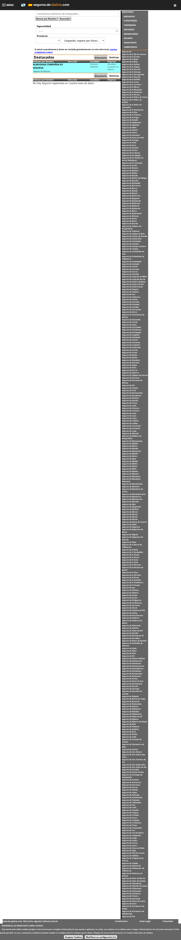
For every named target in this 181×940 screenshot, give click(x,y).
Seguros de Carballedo (131, 261)
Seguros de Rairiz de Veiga (133, 698)
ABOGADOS (129, 16)
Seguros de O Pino (130, 572)
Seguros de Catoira (130, 289)
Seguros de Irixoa (129, 403)
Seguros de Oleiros (130, 592)
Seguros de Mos (129, 504)
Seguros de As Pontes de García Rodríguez (132, 158)
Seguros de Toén (129, 807)
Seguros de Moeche (130, 473)
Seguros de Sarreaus (131, 785)
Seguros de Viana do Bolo (133, 848)
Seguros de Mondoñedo (132, 484)
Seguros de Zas (128, 916)
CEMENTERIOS (130, 47)
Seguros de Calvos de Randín (134, 236)
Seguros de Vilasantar (131, 891)
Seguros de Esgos (129, 365)
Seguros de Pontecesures (133, 666)
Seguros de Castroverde (132, 286)
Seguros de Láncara (130, 408)
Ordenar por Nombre (43, 61)
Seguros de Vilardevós (131, 883)
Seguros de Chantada (131, 319)
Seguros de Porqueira (131, 676)
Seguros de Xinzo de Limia (133, 901)
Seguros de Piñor (129, 651)
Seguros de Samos (130, 749)
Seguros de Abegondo (131, 122)
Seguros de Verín (129, 845)
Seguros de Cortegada (131, 332)
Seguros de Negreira (131, 527)
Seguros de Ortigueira (131, 600)
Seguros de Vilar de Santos (133, 881)
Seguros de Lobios (130, 423)
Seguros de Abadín (130, 120)
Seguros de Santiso (130, 779)
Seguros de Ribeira (130, 719)
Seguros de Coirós (130, 322)
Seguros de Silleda (130, 789)
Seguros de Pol (128, 656)
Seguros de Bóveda (130, 216)
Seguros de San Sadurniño (133, 764)
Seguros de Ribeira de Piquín (134, 721)
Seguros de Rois (129, 731)
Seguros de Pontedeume (132, 668)
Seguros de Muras (130, 512)
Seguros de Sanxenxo (131, 782)
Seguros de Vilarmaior (132, 888)
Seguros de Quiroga (130, 688)
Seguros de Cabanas (130, 231)
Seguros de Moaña (130, 471)
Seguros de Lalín (129, 405)
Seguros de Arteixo (130, 147)
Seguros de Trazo (129, 825)
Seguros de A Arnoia (131, 56)
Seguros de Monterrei (131, 496)
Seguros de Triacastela (132, 828)
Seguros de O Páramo (131, 564)
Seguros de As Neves (131, 153)
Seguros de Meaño (130, 453)
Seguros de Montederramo (133, 494)
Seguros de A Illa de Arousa (134, 54)
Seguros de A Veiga (130, 117)
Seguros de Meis (129, 458)
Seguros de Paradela (131, 638)
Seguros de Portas (130, 678)
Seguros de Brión (129, 218)
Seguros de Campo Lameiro (134, 246)
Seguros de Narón (130, 519)
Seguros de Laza (129, 415)
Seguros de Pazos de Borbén (134, 640)
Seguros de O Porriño (131, 575)
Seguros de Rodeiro (130, 729)
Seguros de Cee (128, 294)
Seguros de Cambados (131, 241)
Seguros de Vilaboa (130, 855)
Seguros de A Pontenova (132, 110)
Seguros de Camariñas (132, 238)
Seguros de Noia (129, 542)
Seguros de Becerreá (131, 195)
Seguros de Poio (129, 653)
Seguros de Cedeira (130, 291)
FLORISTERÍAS (130, 20)
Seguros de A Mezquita (132, 89)
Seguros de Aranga (130, 140)
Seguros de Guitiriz (130, 398)
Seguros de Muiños (130, 509)
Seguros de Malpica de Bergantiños (131, 437)
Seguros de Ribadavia (131, 709)
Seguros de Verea (129, 843)
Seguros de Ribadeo (130, 711)
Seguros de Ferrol (129, 370)
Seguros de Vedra (129, 840)
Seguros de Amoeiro (131, 135)
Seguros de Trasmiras (131, 822)
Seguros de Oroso (129, 597)
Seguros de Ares (129, 145)
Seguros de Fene (129, 367)
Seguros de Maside (130, 448)
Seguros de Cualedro (131, 345)
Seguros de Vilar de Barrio (133, 878)
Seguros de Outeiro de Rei (133, 610)
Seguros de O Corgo (130, 554)
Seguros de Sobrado (130, 795)
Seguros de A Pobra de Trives (135, 97)
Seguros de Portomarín (132, 683)
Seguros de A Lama (130, 82)
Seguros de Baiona (130, 168)
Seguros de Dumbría (131, 360)
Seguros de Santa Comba (133, 772)
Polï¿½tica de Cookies (143, 933)
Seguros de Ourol (129, 607)
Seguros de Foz (128, 385)
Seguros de (127, 51)
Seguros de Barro (129, 188)
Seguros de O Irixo (130, 562)
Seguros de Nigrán (130, 534)
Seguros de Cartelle (130, 274)
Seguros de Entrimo (130, 362)
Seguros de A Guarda (131, 77)
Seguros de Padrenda (131, 625)
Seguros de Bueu (129, 221)
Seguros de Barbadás (131, 183)
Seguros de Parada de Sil (133, 635)
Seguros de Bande (130, 175)
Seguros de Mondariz (131, 476)
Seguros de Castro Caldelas (133, 281)
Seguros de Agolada (130, 125)
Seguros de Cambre (130, 244)
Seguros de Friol (129, 390)
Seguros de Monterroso (132, 499)
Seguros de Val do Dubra (133, 832)
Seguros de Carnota (130, 269)
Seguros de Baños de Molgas (134, 178)
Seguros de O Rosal (130, 577)
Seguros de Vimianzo (131, 893)
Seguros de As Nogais (131, 155)
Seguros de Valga (129, 838)
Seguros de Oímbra (130, 590)
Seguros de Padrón (130, 628)
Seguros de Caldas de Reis (133, 233)
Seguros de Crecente (131, 342)
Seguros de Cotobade (131, 337)
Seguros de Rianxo (130, 706)
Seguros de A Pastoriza (132, 92)
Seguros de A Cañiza (131, 64)
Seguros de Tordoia (130, 815)
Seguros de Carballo (130, 264)
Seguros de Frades (130, 388)
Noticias (114, 57)
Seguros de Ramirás (130, 701)
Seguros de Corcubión (131, 327)
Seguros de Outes (129, 613)
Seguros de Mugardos (131, 506)
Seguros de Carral (130, 271)
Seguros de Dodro (129, 355)
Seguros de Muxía (130, 516)
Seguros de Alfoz (129, 127)
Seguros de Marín (129, 446)
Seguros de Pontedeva (131, 671)
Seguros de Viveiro (130, 896)
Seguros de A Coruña (131, 69)
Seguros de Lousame (131, 428)
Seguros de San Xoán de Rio (134, 767)
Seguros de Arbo (129, 142)
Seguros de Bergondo (131, 201)
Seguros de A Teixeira (131, 114)
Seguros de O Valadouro (132, 582)
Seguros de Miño (129, 469)
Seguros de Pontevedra (132, 673)
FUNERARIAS (130, 25)
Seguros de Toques (130, 812)
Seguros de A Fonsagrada (133, 74)
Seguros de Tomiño (130, 810)
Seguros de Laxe (129, 413)
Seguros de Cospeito (130, 335)
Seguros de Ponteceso (131, 663)
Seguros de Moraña (130, 501)
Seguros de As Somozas (132, 163)
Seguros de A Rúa (129, 112)
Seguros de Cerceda (130, 302)
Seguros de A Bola (130, 61)
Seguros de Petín (129, 648)
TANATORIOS (130, 42)
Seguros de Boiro (129, 211)
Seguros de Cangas (130, 248)
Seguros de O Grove (130, 557)
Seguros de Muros (130, 514)
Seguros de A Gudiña (131, 79)
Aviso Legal (145, 921)
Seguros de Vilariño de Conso (135, 886)
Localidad (94, 61)
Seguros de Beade (130, 190)
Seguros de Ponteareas (132, 661)
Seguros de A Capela (131, 66)
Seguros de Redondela (131, 704)
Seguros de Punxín (130, 686)
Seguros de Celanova (131, 297)
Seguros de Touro (129, 817)
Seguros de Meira (129, 456)
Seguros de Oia (128, 587)
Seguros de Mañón (130, 443)
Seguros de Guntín (130, 400)
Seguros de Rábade (130, 696)
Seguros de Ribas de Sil (132, 716)
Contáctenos (121, 921)
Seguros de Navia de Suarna (134, 522)
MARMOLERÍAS (131, 34)
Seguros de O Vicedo (131, 585)
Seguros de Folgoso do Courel (135, 375)
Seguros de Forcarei (130, 378)
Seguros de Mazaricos (131, 451)
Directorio (101, 57)
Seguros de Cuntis (130, 350)
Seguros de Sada (129, 737)
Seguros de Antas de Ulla (133, 137)
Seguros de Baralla (130, 180)
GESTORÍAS (129, 29)
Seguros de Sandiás (130, 769)
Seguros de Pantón (130, 633)
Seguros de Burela (130, 223)
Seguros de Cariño (130, 266)
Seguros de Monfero (131, 486)
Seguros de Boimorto (131, 208)
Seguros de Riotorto (130, 726)
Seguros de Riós (129, 724)
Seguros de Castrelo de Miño (134, 276)
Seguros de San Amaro (132, 752)
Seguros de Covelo (130, 339)
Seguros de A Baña (130, 59)
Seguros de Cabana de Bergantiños (131, 227)
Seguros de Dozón (130, 357)
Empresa (111, 61)
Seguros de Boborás (130, 205)
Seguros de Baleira (130, 170)
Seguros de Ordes (129, 595)
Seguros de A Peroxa (131, 94)
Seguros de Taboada (130, 800)
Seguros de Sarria (130, 787)
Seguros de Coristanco (131, 329)
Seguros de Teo (128, 805)
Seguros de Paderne (130, 618)
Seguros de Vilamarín (131, 865)
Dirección (72, 61)
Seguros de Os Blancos (132, 603)
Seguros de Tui (128, 830)
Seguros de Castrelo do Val (133, 279)
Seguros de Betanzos (131, 203)
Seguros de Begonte (130, 198)
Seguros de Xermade (131, 898)
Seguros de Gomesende (132, 393)
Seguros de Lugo (129, 431)
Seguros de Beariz (130, 193)
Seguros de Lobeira (130, 420)
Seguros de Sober (129, 792)
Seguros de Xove (129, 903)
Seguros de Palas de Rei (132, 630)
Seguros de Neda (129, 524)
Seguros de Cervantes (131, 309)
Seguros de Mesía (129, 466)
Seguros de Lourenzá (131, 426)
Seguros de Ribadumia (132, 714)
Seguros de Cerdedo (130, 304)
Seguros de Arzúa (129, 150)
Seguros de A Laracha (131, 84)
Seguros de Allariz (130, 130)
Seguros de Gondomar (131, 395)
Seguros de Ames (129, 132)
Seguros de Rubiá (129, 734)
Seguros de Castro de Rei (133, 284)
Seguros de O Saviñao (131, 580)
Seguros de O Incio (130, 560)
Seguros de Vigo (129, 850)
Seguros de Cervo (129, 312)
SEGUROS (128, 38)
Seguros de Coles (129, 324)
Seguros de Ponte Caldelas (133, 658)
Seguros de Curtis (129, 352)
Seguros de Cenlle (130, 299)
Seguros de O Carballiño (132, 552)
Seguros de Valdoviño (131, 835)
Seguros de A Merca (130, 87)
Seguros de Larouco (130, 410)
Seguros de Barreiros (131, 185)
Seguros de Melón (130, 463)
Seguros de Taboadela (131, 802)
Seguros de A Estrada (131, 72)
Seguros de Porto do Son (132, 681)
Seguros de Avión (129, 165)
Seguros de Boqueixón (132, 213)
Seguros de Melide (130, 461)
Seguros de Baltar (130, 173)
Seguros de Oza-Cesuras (132, 615)
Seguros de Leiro (129, 418)
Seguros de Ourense (131, 605)
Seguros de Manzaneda (132, 441)
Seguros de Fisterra (130, 372)
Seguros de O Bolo (130, 549)
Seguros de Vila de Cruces (133, 853)
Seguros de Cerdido (130, 307)
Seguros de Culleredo (131, 347)
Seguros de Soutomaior (132, 797)
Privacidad (168, 921)
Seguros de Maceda (130, 433)
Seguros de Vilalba (130, 863)
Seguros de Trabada (130, 820)
